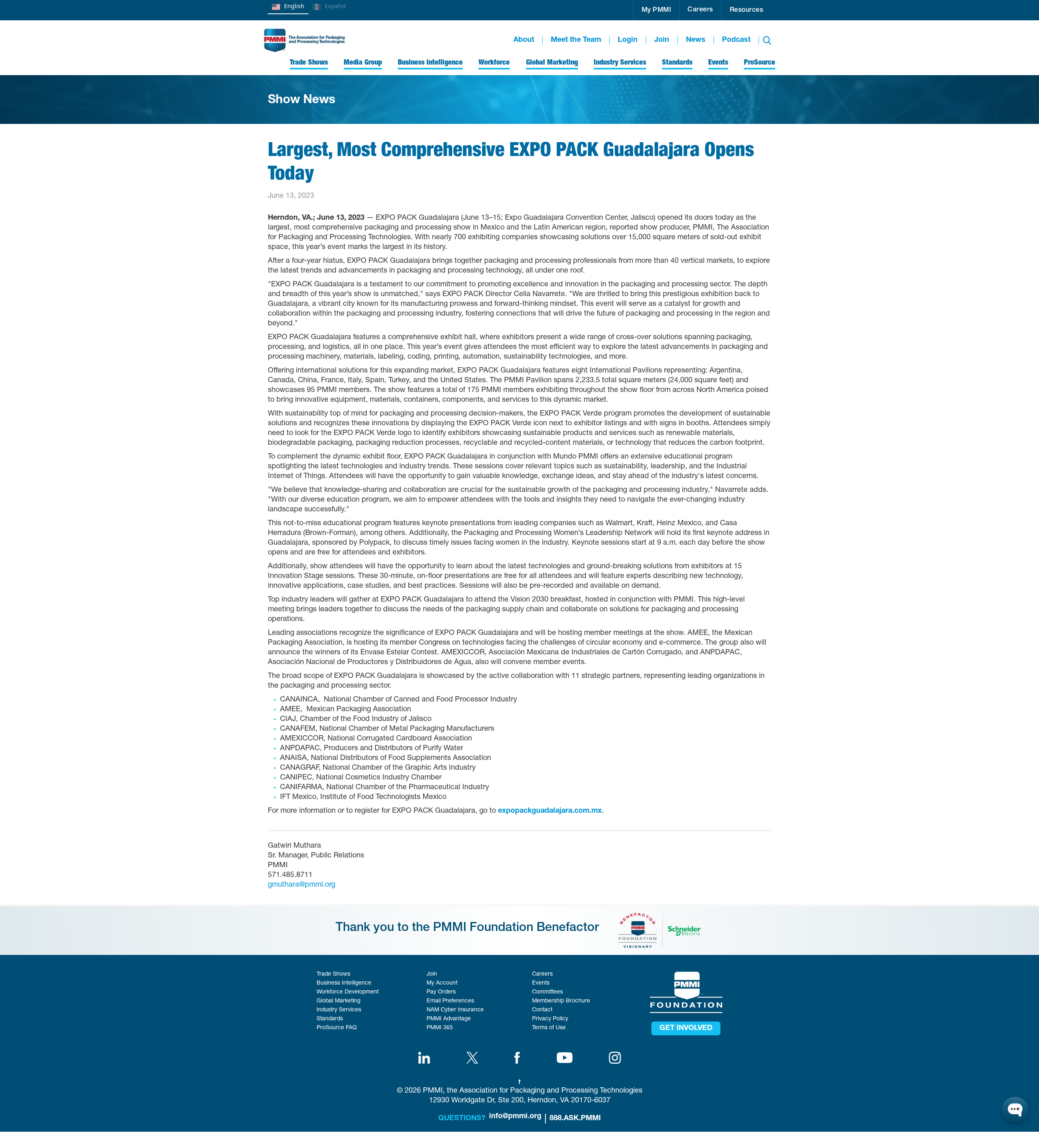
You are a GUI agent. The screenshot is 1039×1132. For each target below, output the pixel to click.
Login (628, 40)
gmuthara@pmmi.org (301, 885)
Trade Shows (333, 974)
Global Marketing (338, 1001)
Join (661, 40)
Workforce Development (348, 992)
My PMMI (656, 10)
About (523, 40)
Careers (700, 10)
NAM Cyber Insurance (455, 1010)
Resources (746, 10)
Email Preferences (450, 1001)
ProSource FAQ (337, 1028)
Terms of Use (549, 1028)
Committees (547, 992)
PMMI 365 (440, 1028)
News (695, 40)
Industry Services (339, 1010)
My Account (442, 983)
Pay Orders (441, 992)
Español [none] (335, 6)
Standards (330, 1019)
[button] (656, 10)
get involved (686, 1028)
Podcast (736, 40)
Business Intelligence (344, 983)
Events (541, 983)
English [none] (294, 6)
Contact (542, 1010)
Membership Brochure (561, 1001)
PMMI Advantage (449, 1019)
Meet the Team (576, 40)
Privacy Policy (550, 1019)
